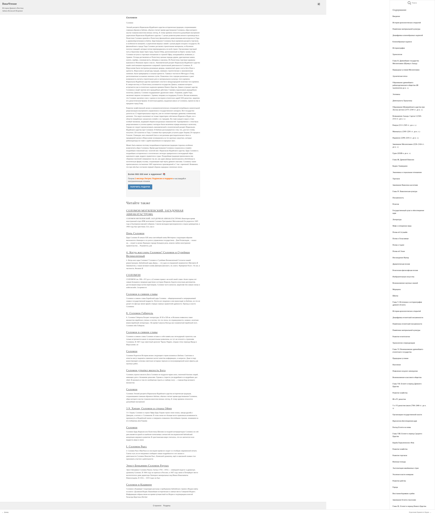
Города (395, 487)
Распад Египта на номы (402, 427)
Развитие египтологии (401, 336)
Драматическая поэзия (401, 264)
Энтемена (396, 94)
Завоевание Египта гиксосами (404, 500)
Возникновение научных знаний (405, 283)
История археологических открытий (407, 22)
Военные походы (399, 461)
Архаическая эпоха (400, 76)
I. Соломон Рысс (136, 446)
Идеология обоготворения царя (405, 421)
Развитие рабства (399, 481)
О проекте (157, 506)
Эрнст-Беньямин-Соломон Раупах (147, 465)
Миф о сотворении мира (402, 226)
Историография (399, 48)
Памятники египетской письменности (407, 324)
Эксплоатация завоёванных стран (406, 468)
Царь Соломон (135, 233)
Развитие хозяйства (400, 392)
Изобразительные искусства (403, 276)
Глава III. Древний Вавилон (403, 159)
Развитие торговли (400, 455)
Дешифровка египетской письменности (408, 317)
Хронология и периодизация (404, 343)
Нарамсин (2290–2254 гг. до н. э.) (406, 138)
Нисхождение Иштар (401, 257)
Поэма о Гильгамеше (401, 238)
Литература (397, 219)
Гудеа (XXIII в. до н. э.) (402, 153)
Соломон (131, 351)
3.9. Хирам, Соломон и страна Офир (149, 408)
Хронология (397, 54)
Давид (6, 512)
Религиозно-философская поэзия (405, 270)
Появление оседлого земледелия (405, 371)
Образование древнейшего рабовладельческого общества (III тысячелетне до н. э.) (405, 85)
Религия (396, 204)
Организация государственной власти (407, 414)
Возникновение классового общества (407, 377)
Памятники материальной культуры (406, 29)
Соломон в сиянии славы (142, 294)
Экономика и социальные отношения (407, 172)
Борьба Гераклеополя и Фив (403, 442)
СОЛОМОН (133, 275)
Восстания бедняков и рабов (403, 493)
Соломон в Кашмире (139, 484)
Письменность (398, 197)
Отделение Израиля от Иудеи (419, 512)
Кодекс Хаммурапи (400, 166)
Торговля (396, 178)
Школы (395, 295)
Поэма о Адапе (398, 245)
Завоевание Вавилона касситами (405, 185)
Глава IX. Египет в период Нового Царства (409, 506)
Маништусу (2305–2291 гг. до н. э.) (406, 131)
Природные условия (400, 358)
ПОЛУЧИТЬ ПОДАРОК (140, 187)
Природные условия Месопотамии (406, 70)
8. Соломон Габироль (139, 313)
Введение (396, 16)
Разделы (166, 506)
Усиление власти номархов (403, 474)
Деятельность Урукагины (402, 100)
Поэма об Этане (399, 251)
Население (397, 364)
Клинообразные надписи (402, 41)
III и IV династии (399, 399)
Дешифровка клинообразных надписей (408, 35)
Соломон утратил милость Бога (146, 370)
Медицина (397, 289)
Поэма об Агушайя (400, 232)
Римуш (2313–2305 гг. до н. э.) (404, 125)
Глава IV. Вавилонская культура (405, 191)
